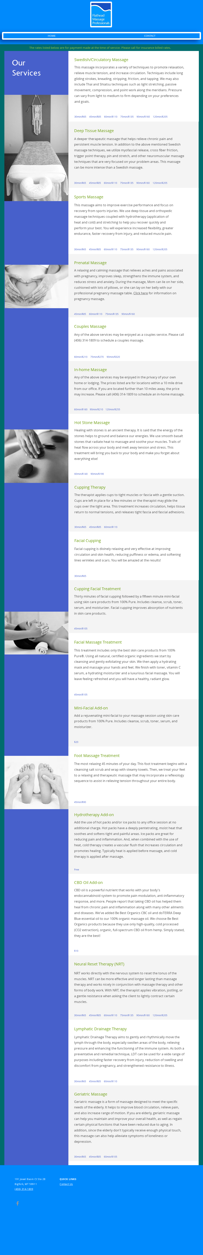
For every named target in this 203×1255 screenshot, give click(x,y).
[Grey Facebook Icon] (17, 1203)
